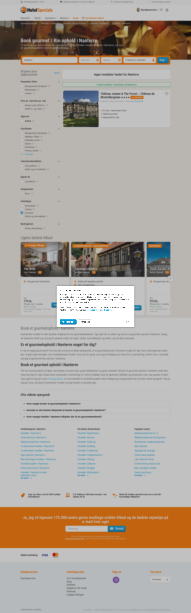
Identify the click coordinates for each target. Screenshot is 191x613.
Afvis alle (85, 322)
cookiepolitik (106, 310)
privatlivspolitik (91, 310)
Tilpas (126, 322)
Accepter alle (68, 321)
